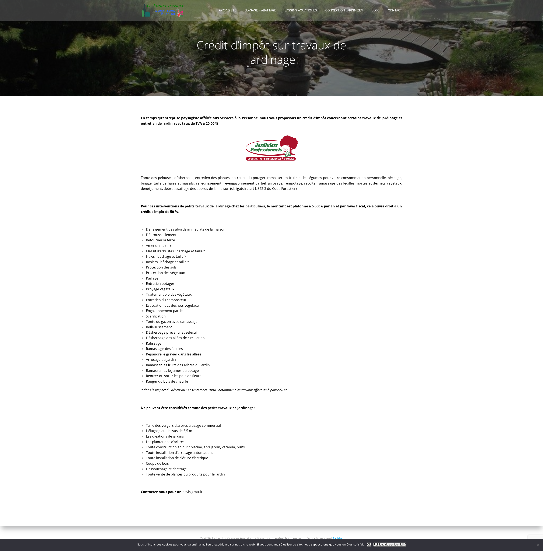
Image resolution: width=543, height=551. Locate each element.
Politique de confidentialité (390, 544)
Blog (375, 10)
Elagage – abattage (260, 10)
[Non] (538, 545)
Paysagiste (227, 10)
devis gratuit (192, 491)
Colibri (338, 538)
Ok (369, 544)
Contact (395, 10)
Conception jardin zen (344, 10)
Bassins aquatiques (300, 10)
